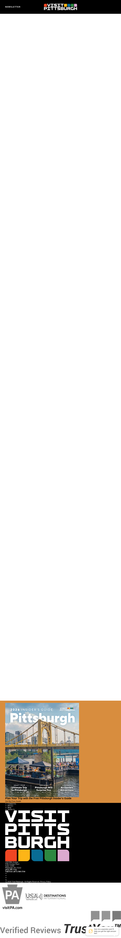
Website (8, 34)
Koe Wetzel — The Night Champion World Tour (23, 286)
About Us (11, 809)
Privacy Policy (45, 882)
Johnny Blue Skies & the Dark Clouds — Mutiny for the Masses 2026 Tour (33, 548)
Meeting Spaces (13, 48)
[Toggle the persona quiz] (25, 7)
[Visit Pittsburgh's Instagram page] (8, 876)
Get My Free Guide (13, 801)
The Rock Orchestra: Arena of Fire (18, 678)
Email (14, 34)
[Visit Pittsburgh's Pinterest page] (8, 880)
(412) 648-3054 (11, 110)
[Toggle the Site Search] (108, 7)
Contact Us (12, 804)
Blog (9, 808)
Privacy (10, 806)
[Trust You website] (60, 922)
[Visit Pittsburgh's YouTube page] (8, 878)
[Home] (60, 7)
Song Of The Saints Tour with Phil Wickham (22, 417)
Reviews (11, 50)
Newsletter (12, 7)
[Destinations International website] (52, 896)
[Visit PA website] (12, 896)
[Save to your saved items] (7, 280)
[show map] (6, 283)
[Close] (6, 702)
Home (11, 24)
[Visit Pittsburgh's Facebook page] (8, 873)
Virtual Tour (12, 46)
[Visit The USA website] (31, 896)
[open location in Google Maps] (22, 101)
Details (7, 297)
